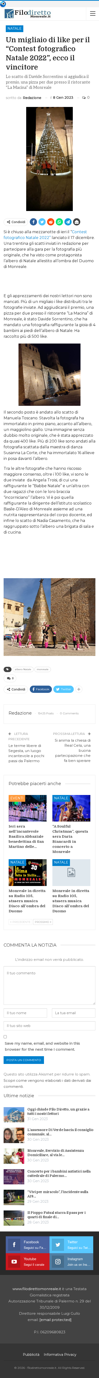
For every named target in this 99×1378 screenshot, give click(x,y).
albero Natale (23, 669)
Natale (14, 28)
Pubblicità (31, 1354)
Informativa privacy (60, 1354)
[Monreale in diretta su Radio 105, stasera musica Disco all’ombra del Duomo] (28, 872)
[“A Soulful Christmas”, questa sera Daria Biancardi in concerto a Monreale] (71, 808)
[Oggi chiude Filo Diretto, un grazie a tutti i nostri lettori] (14, 1115)
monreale (43, 669)
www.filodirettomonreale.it (36, 1289)
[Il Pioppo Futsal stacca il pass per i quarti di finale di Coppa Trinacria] (14, 1218)
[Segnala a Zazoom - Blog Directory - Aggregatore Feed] (3, 3)
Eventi (17, 798)
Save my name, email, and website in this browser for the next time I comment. (42, 1046)
